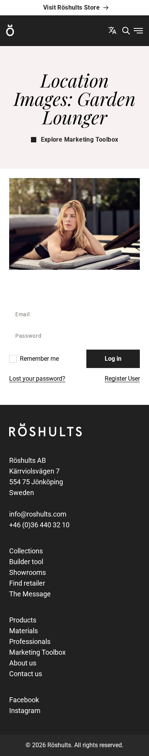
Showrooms (27, 572)
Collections (26, 551)
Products (22, 620)
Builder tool (26, 562)
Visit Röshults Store (71, 7)
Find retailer (27, 583)
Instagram (24, 710)
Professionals (29, 641)
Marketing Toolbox (37, 652)
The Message (30, 594)
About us (22, 663)
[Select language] (112, 30)
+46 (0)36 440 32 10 (39, 525)
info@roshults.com (37, 514)
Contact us (25, 674)
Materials (23, 631)
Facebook (24, 700)
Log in (113, 358)
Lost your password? (37, 378)
